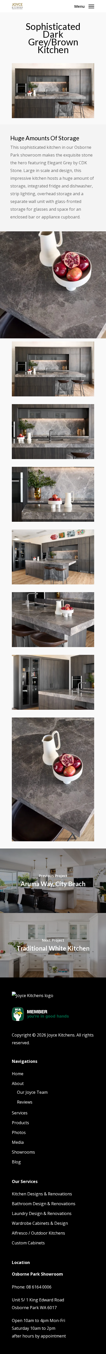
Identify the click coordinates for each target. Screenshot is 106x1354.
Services (20, 1113)
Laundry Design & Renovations (42, 1213)
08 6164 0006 (38, 1287)
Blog (16, 1162)
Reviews (24, 1102)
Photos (19, 1132)
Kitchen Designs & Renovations (42, 1194)
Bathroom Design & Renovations (43, 1203)
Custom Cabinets (28, 1243)
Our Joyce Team (32, 1092)
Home (17, 1073)
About (18, 1083)
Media (18, 1142)
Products (20, 1122)
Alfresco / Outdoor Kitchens (38, 1233)
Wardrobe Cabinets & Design (40, 1223)
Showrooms (23, 1152)
